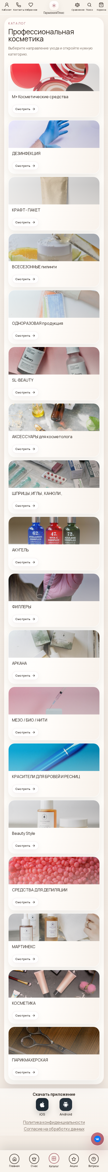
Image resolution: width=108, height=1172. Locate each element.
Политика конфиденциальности (54, 1122)
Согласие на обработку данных (54, 1129)
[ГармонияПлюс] (54, 5)
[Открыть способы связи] (97, 1139)
